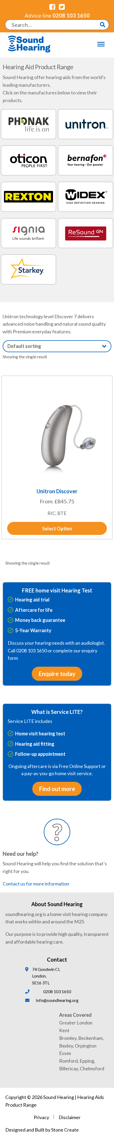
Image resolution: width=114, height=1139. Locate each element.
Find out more (57, 788)
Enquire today (57, 673)
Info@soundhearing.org (57, 1000)
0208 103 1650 (57, 15)
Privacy (41, 1117)
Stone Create (65, 1130)
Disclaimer (70, 1117)
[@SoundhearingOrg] (62, 6)
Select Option (57, 528)
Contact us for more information (36, 884)
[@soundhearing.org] (52, 6)
